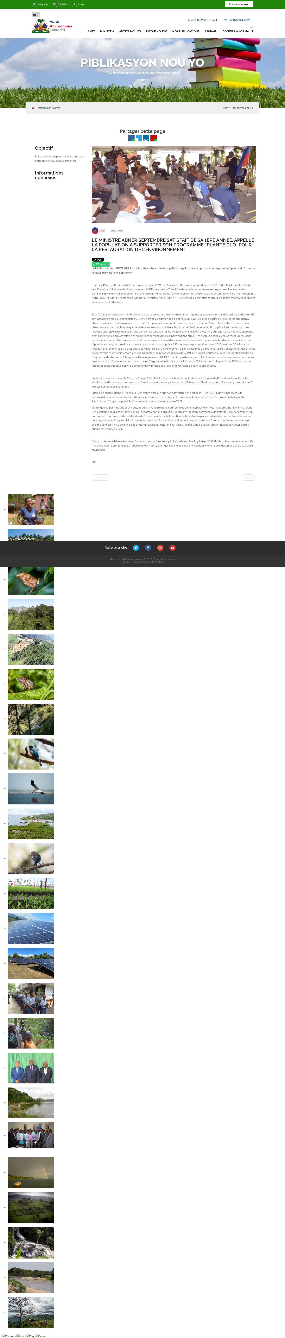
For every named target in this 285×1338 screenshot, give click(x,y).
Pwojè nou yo (156, 31)
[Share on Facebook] (131, 138)
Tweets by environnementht (17, 539)
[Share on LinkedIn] (146, 138)
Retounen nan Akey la (48, 108)
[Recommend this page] (153, 138)
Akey (226, 107)
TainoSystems (157, 561)
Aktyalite (43, 4)
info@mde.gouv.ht (240, 19)
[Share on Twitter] (139, 138)
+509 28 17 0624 (207, 19)
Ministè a (63, 4)
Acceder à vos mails (238, 31)
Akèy (91, 31)
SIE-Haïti (211, 31)
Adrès (81, 4)
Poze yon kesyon (239, 4)
